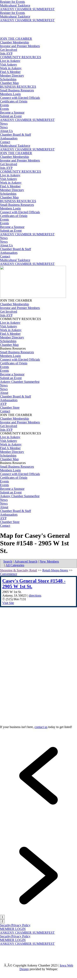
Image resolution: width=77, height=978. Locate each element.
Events (4, 105)
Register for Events (12, 1)
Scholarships (8, 79)
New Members (49, 561)
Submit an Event (11, 116)
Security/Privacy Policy (15, 925)
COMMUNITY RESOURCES (20, 57)
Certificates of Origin (13, 101)
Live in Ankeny (10, 61)
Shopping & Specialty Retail (18, 570)
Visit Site (8, 603)
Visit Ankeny (8, 64)
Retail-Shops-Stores (55, 570)
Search (7, 561)
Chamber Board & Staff (15, 134)
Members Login (10, 94)
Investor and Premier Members (20, 46)
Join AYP (6, 53)
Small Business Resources (17, 90)
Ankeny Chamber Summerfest (19, 381)
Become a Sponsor (12, 112)
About (4, 392)
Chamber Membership (14, 42)
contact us (40, 727)
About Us (6, 131)
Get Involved (8, 49)
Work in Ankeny (11, 68)
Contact (5, 142)
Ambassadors (8, 138)
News (4, 123)
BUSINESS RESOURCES (18, 86)
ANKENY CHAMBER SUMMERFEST (27, 9)
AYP (3, 404)
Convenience (8, 574)
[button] (38, 813)
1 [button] (2, 917)
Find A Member (10, 72)
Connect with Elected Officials (20, 97)
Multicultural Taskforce (15, 5)
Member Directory (12, 75)
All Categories (15, 565)
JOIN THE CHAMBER (16, 38)
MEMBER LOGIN (13, 929)
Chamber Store (10, 407)
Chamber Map (9, 83)
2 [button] (2, 921)
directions (35, 595)
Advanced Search (25, 561)
